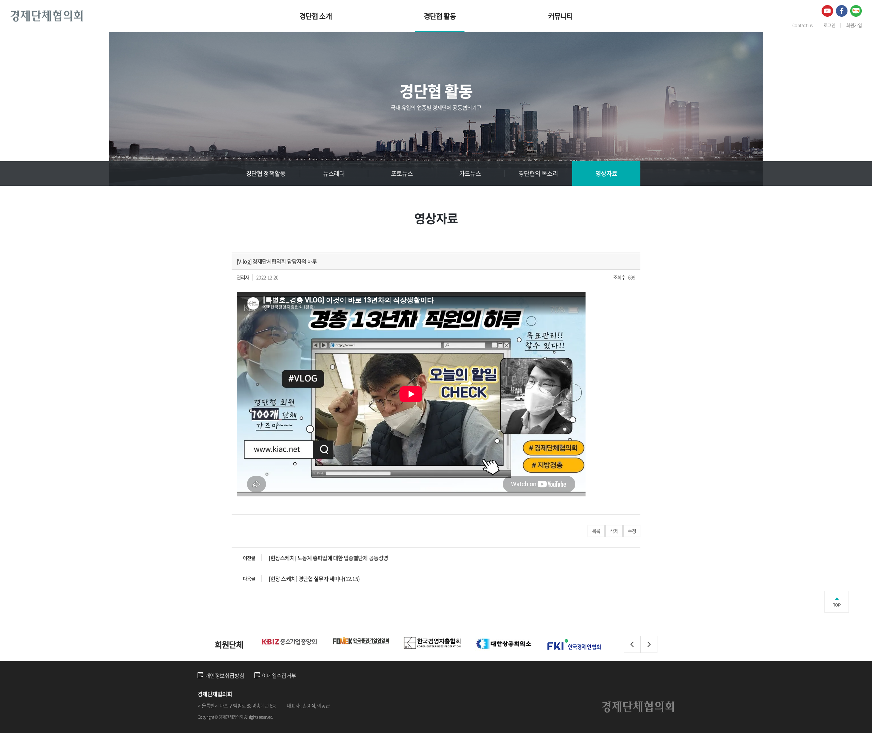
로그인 (829, 25)
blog (321, 716)
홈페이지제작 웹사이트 (295, 716)
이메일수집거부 (279, 675)
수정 (632, 530)
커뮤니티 (560, 16)
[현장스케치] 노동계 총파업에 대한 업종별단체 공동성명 (328, 558)
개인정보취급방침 (224, 675)
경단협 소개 (315, 16)
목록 (596, 530)
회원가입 (854, 25)
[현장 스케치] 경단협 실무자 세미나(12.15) (314, 578)
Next (648, 644)
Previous (632, 644)
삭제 (614, 530)
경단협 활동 (440, 16)
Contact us (802, 25)
